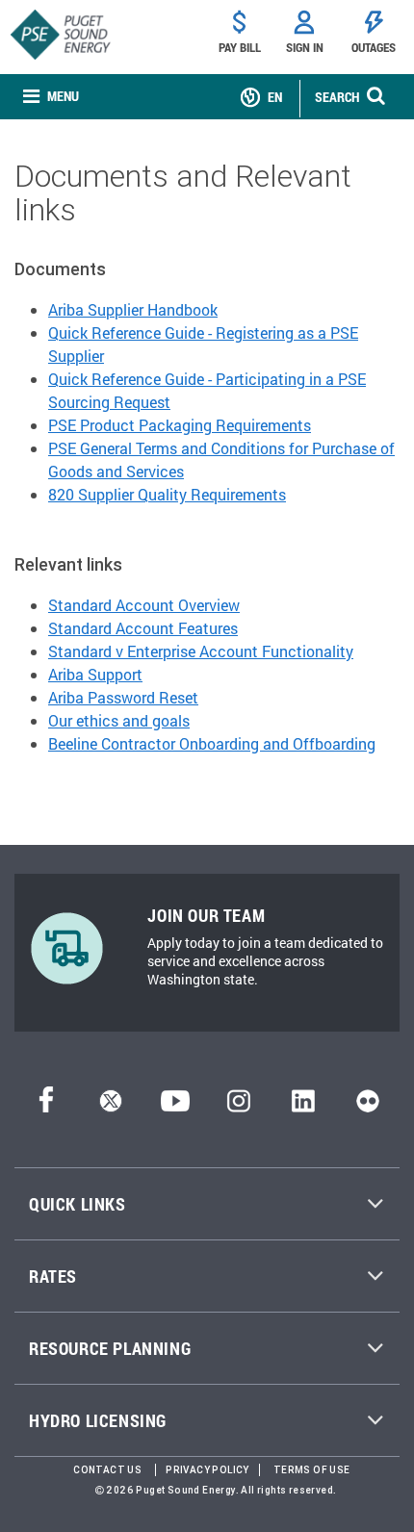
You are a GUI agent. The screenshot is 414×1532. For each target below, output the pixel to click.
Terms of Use (311, 1470)
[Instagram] (238, 1106)
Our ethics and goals (119, 720)
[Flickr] (367, 1106)
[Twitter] (110, 1106)
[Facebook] (46, 1106)
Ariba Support (95, 674)
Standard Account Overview (144, 605)
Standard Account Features (143, 628)
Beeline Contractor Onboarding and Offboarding (211, 743)
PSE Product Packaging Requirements (179, 425)
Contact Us (107, 1470)
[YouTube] (175, 1106)
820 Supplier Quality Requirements (167, 494)
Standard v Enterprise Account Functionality (200, 651)
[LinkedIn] (303, 1106)
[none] (51, 97)
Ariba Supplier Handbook (133, 309)
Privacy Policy (207, 1470)
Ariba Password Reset (123, 697)
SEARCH (337, 97)
